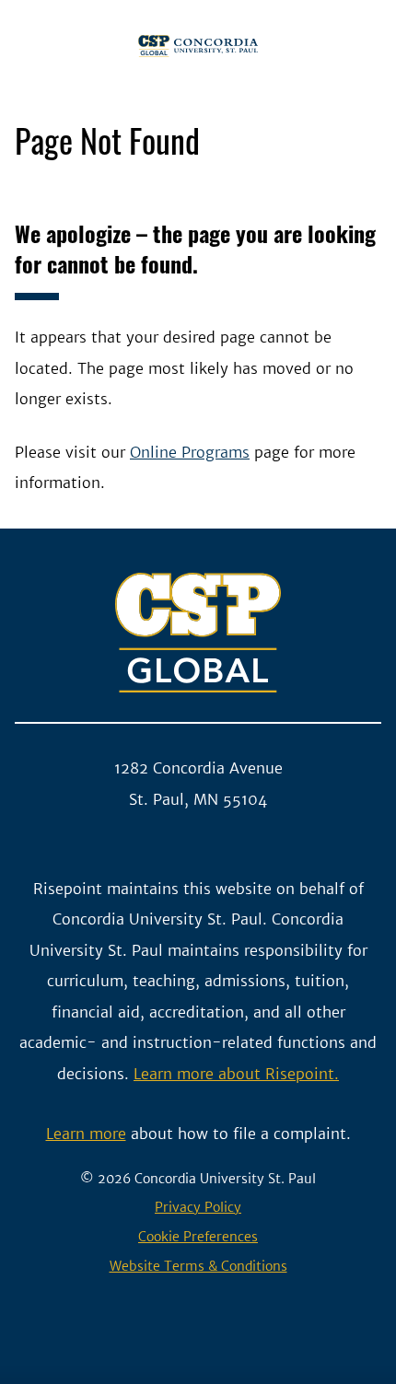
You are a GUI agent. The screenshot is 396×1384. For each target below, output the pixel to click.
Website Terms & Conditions (198, 1266)
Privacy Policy (198, 1207)
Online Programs (190, 452)
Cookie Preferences (198, 1236)
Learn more (86, 1133)
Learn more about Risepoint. (236, 1073)
